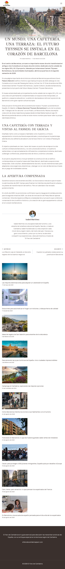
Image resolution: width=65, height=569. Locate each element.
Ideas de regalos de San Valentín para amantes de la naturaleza (24, 334)
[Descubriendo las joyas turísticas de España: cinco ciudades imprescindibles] (32, 349)
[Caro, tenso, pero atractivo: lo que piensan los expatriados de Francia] (32, 478)
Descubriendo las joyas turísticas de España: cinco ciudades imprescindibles (29, 360)
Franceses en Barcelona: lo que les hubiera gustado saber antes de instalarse (30, 438)
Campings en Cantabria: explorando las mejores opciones (23, 386)
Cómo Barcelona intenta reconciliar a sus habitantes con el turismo (26, 412)
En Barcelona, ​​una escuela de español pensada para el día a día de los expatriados (31, 515)
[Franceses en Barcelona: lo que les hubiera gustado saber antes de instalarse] (32, 426)
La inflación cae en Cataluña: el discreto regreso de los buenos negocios (16, 252)
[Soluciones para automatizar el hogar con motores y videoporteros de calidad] (32, 297)
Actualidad (32, 35)
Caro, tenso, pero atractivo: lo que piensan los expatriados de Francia (27, 489)
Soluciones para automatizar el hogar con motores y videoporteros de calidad (30, 309)
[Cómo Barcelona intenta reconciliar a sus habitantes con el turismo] (32, 400)
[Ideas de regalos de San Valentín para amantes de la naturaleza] (32, 323)
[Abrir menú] (61, 3)
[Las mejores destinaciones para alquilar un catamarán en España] (32, 271)
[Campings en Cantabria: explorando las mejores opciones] (32, 374)
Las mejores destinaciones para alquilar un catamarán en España (25, 283)
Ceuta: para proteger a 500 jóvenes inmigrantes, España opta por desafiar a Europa (32, 464)
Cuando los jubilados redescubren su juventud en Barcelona (50, 252)
